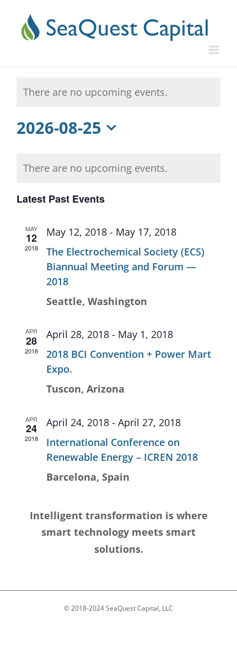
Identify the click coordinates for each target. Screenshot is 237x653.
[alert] (118, 168)
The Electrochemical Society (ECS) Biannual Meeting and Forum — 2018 (125, 266)
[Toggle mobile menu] (214, 50)
